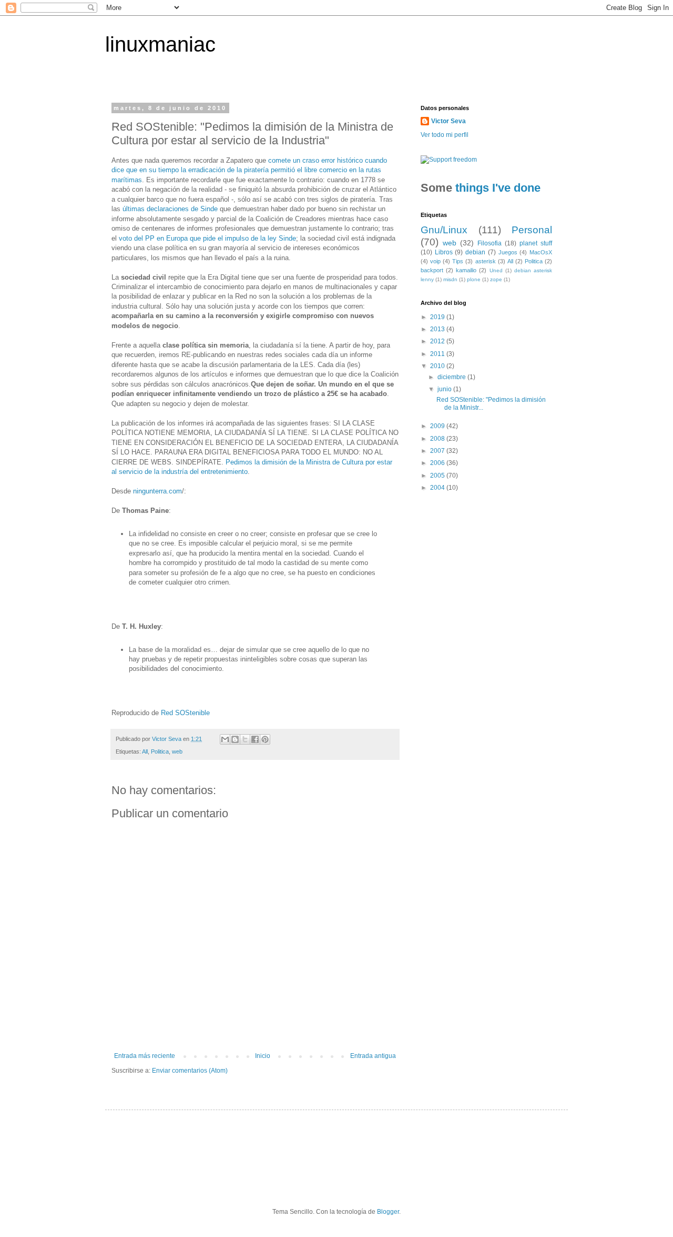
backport (432, 270)
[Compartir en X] (245, 739)
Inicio (262, 1056)
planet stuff (535, 243)
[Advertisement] (312, 1149)
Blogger (388, 1211)
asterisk (485, 261)
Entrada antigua (373, 1056)
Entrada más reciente (144, 1056)
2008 (438, 438)
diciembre (452, 377)
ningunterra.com (157, 491)
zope (496, 279)
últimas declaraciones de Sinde (170, 209)
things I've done (498, 187)
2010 (438, 366)
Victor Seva (448, 121)
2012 (438, 341)
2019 (438, 317)
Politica (160, 751)
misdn (450, 279)
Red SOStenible (185, 713)
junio (445, 389)
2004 (438, 487)
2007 (438, 450)
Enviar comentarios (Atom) (190, 1070)
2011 (438, 354)
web (177, 751)
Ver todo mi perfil (444, 134)
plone (474, 279)
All (145, 751)
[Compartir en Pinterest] (265, 739)
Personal (532, 229)
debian (475, 252)
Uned (496, 270)
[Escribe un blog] (235, 739)
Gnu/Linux (444, 229)
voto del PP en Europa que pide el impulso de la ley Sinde (207, 238)
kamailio (466, 270)
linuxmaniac (160, 44)
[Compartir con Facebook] (255, 739)
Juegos (507, 252)
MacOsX (540, 252)
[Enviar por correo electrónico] (225, 739)
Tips (457, 261)
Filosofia (489, 243)
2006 (438, 463)
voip (435, 261)
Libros (444, 252)
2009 (438, 426)
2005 (438, 475)
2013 (438, 329)
